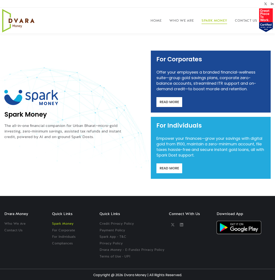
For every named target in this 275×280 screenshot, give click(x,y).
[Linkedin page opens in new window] (272, 4)
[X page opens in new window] (265, 4)
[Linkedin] (181, 225)
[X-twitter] (173, 225)
